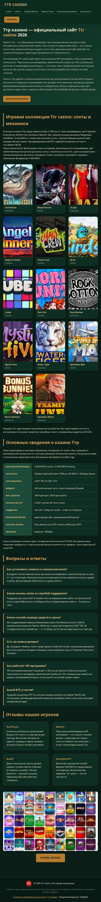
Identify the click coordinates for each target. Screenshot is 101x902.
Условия (52, 897)
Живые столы (47, 11)
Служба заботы (31, 11)
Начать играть (50, 857)
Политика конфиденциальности (29, 897)
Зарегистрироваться (17, 99)
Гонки (8, 11)
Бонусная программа (67, 11)
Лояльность (85, 11)
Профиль (12, 19)
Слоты (18, 11)
